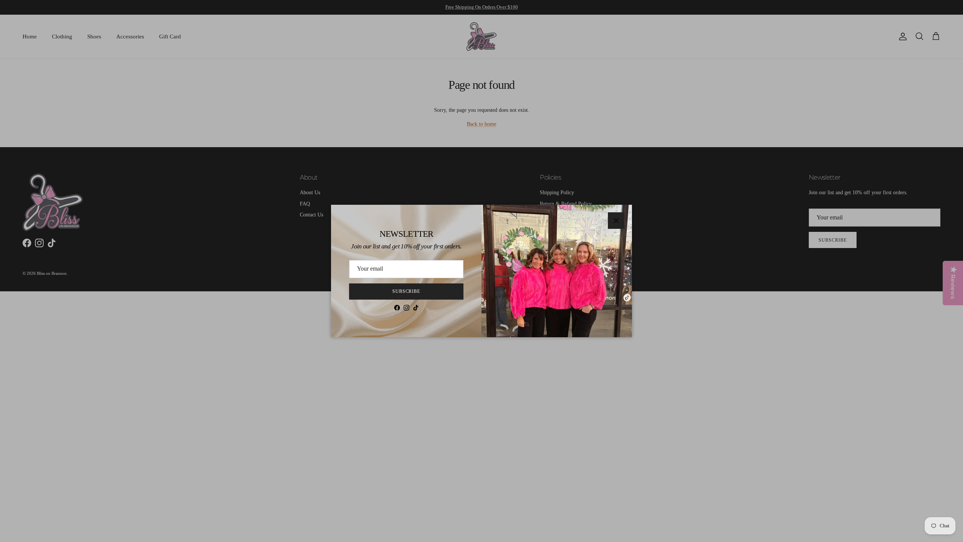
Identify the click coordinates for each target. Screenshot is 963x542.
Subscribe (406, 291)
